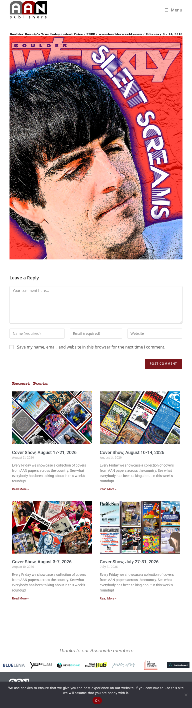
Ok (97, 701)
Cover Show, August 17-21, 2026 (44, 452)
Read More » (20, 489)
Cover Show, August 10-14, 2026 (132, 452)
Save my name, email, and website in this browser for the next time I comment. (91, 347)
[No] (185, 694)
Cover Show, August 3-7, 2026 (42, 561)
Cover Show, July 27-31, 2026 (129, 561)
